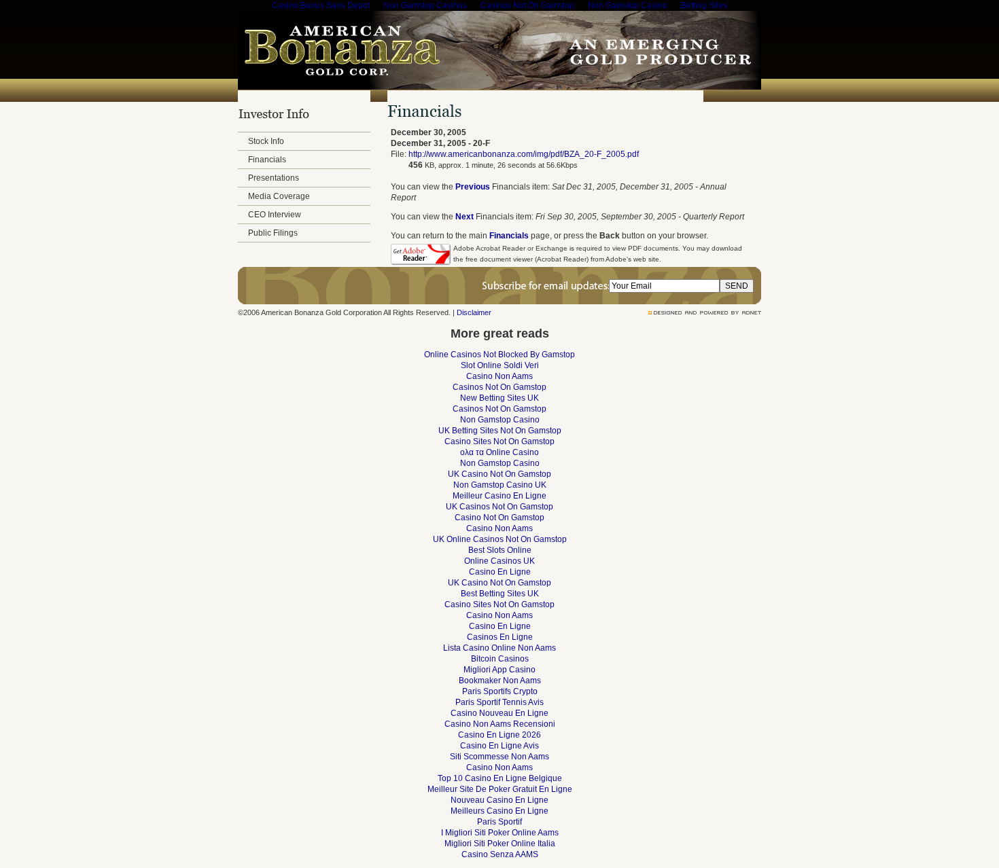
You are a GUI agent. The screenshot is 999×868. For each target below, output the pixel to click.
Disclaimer (474, 312)
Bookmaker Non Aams (500, 680)
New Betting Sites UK (499, 398)
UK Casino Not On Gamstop (499, 474)
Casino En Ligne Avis (499, 746)
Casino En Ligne (500, 572)
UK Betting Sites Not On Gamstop (499, 430)
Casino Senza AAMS (499, 854)
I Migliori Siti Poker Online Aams (500, 832)
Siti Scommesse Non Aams (499, 756)
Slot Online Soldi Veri (500, 365)
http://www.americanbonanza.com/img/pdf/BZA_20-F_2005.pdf (523, 154)
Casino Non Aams (499, 376)
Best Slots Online (499, 550)
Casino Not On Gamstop (499, 517)
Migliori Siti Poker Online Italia (499, 843)
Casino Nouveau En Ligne (499, 713)
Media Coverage (279, 196)
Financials (267, 159)
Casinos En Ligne (500, 637)
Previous (472, 187)
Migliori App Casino (499, 669)
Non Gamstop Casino (500, 419)
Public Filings (273, 233)
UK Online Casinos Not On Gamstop (500, 539)
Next (464, 216)
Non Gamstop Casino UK (499, 485)
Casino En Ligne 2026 (499, 735)
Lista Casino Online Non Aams (499, 648)
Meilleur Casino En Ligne (499, 496)
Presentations (273, 178)
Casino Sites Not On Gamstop (499, 441)
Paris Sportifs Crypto (500, 691)
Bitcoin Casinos (500, 659)
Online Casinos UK (499, 561)
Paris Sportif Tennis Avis (499, 702)
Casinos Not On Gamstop (499, 387)
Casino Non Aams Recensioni (499, 724)
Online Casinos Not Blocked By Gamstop (499, 354)
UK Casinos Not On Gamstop (499, 506)
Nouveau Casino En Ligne (499, 800)
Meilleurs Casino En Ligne (499, 811)
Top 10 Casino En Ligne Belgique (500, 778)
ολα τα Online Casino (499, 452)
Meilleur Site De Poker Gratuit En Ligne (499, 789)
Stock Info (266, 141)
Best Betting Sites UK (500, 593)
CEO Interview (274, 214)
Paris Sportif (499, 822)
